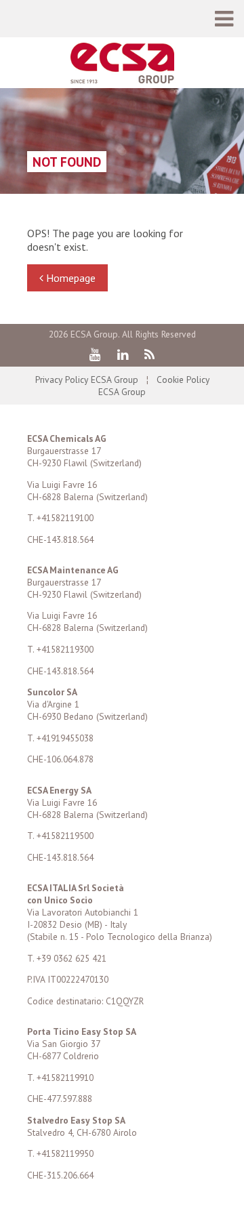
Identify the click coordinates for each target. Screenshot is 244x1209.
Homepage (69, 278)
